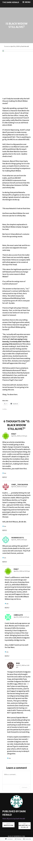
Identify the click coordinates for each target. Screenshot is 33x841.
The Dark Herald (10, 2)
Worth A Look (8, 824)
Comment (24, 787)
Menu (27, 2)
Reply (4, 477)
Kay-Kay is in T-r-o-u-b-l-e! (24, 825)
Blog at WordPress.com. (16, 836)
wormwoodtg (17, 538)
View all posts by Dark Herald (13, 819)
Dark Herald (25, 46)
